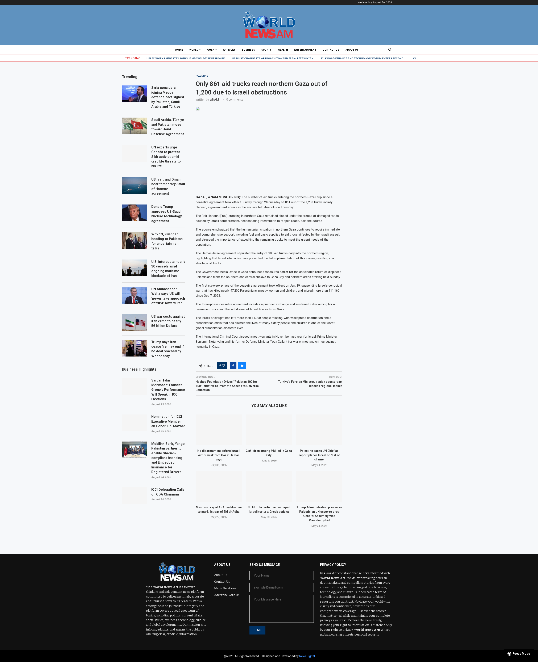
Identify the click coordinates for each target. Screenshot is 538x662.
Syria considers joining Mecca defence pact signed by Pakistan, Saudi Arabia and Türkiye (167, 97)
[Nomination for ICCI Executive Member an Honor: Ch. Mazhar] (134, 422)
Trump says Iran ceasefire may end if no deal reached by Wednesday (167, 349)
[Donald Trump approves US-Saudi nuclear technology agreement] (134, 212)
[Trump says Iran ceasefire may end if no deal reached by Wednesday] (134, 348)
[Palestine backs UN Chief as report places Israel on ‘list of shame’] (319, 429)
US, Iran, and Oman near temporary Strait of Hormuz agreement (168, 186)
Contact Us (331, 49)
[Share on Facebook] (233, 365)
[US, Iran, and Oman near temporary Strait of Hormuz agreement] (134, 185)
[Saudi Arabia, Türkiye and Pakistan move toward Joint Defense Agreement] (134, 126)
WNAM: (214, 99)
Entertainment (305, 49)
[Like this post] (223, 365)
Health (283, 49)
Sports (266, 49)
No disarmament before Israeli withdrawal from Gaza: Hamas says (218, 455)
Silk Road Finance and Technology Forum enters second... (346, 58)
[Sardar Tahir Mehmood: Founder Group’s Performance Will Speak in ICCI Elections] (134, 386)
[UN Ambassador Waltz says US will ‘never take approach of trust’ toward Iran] (134, 295)
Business (248, 49)
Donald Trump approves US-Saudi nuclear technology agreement (166, 214)
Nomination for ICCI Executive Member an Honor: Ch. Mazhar (168, 421)
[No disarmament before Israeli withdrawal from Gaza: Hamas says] (219, 429)
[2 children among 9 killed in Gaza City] (269, 429)
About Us (352, 49)
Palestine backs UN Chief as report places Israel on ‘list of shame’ (319, 455)
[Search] (390, 49)
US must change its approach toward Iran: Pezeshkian (255, 58)
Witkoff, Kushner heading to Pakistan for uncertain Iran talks (167, 241)
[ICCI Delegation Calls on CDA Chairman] (134, 495)
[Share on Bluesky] (242, 365)
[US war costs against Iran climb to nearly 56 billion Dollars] (134, 322)
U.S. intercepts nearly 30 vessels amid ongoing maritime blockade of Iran (168, 269)
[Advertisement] (384, 100)
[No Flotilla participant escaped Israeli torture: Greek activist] (269, 486)
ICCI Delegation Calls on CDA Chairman (168, 492)
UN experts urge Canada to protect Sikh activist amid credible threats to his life (166, 156)
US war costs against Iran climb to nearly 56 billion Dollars (168, 321)
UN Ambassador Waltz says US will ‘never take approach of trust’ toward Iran (168, 296)
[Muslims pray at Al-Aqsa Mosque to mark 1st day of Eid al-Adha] (219, 486)
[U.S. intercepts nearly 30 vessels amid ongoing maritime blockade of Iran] (134, 268)
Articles (229, 49)
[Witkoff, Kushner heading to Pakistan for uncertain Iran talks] (134, 240)
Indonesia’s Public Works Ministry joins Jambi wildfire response (158, 58)
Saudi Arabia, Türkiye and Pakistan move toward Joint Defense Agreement (167, 127)
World (193, 49)
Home (179, 49)
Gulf (210, 49)
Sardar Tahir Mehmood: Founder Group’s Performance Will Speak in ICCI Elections (168, 389)
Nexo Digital (307, 656)
